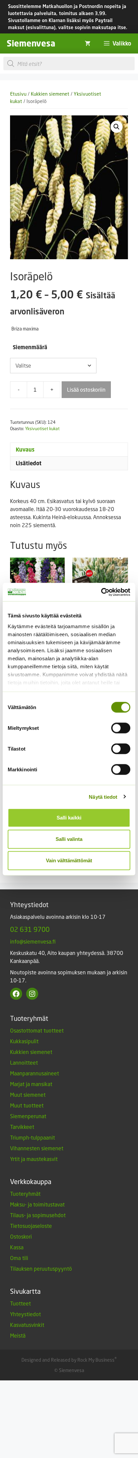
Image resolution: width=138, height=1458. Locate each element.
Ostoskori (21, 1236)
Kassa (16, 1247)
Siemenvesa (31, 43)
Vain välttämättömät (69, 860)
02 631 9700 (30, 929)
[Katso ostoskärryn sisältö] (87, 43)
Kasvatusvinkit (27, 1325)
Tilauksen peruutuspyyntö (41, 1268)
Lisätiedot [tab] (29, 463)
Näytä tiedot (103, 796)
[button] (117, 127)
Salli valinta (69, 839)
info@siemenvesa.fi (33, 941)
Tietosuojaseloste (31, 1226)
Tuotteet (20, 1303)
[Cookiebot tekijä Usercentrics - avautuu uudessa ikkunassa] (101, 592)
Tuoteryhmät (25, 1193)
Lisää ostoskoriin (86, 389)
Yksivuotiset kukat (42, 428)
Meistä (17, 1335)
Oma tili (19, 1258)
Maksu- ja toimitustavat (37, 1204)
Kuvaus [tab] (25, 449)
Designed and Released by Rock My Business (68, 1360)
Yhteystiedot (25, 1314)
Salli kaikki (69, 817)
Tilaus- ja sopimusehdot (38, 1215)
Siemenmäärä (30, 347)
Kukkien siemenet (50, 94)
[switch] (120, 728)
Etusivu (18, 94)
